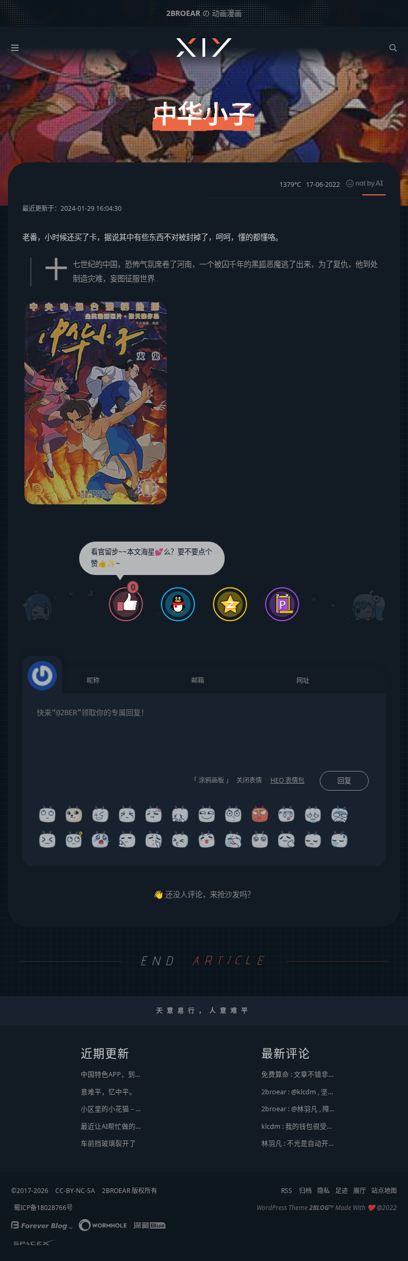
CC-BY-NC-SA (75, 1190)
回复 (344, 781)
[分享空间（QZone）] (230, 605)
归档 (305, 1190)
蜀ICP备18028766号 (43, 1207)
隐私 (323, 1190)
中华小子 (204, 114)
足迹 (341, 1190)
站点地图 (384, 1190)
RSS (286, 1190)
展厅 (359, 1190)
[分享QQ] (178, 605)
